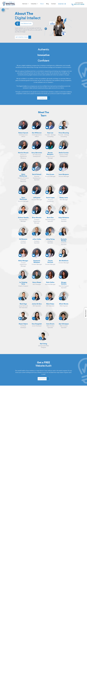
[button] (27, 3)
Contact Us (42, 98)
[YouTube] (65, 3)
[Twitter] (60, 3)
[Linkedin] (62, 3)
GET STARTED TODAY (22, 37)
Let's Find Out (42, 379)
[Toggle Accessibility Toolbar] (3, 10)
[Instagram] (63, 3)
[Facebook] (59, 3)
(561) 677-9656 (79, 4)
